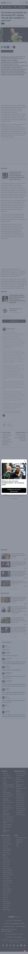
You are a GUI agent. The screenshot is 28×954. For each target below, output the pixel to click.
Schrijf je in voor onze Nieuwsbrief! (14, 490)
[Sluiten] (25, 461)
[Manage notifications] (25, 951)
